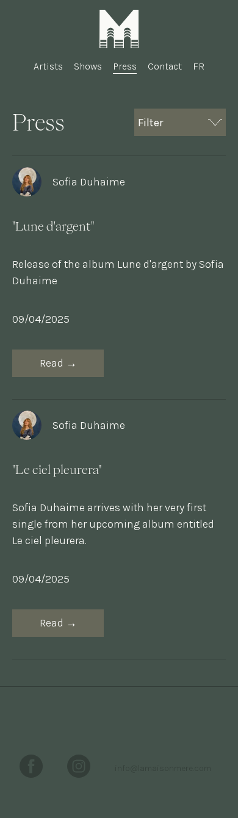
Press (125, 66)
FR (198, 66)
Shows (88, 66)
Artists (48, 66)
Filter (150, 122)
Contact (165, 66)
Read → (58, 363)
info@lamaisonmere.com (163, 768)
